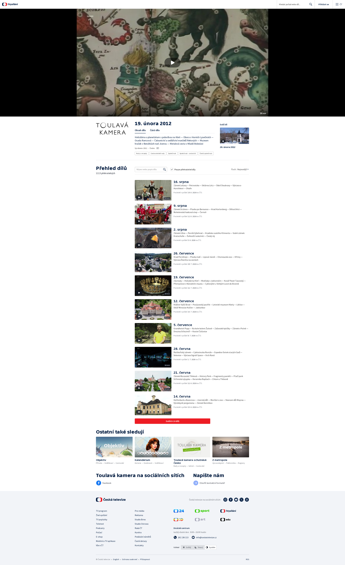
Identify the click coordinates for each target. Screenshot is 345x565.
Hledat (311, 4)
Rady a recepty (141, 153)
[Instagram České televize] (225, 500)
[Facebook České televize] (231, 500)
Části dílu (155, 130)
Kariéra (138, 532)
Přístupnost (145, 559)
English (116, 559)
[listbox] (199, 547)
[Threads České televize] (247, 500)
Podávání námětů (143, 536)
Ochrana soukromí (129, 559)
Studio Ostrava (141, 523)
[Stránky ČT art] (200, 520)
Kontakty (139, 545)
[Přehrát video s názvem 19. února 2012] (172, 62)
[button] (172, 63)
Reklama (139, 515)
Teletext (100, 523)
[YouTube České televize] (236, 500)
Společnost (172, 153)
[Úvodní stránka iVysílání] (12, 4)
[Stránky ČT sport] (202, 511)
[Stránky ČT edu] (225, 520)
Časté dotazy (141, 541)
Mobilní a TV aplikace (105, 541)
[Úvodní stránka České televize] (111, 500)
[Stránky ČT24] (179, 511)
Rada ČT (138, 528)
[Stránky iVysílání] (228, 511)
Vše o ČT (100, 545)
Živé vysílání (101, 515)
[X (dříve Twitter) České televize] (241, 500)
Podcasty (100, 528)
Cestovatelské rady (158, 153)
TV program (101, 510)
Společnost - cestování (188, 153)
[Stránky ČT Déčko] (178, 520)
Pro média (139, 510)
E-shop (99, 536)
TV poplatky (101, 519)
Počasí (99, 532)
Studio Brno (140, 519)
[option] (187, 547)
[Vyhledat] (165, 169)
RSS (247, 559)
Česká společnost (206, 153)
